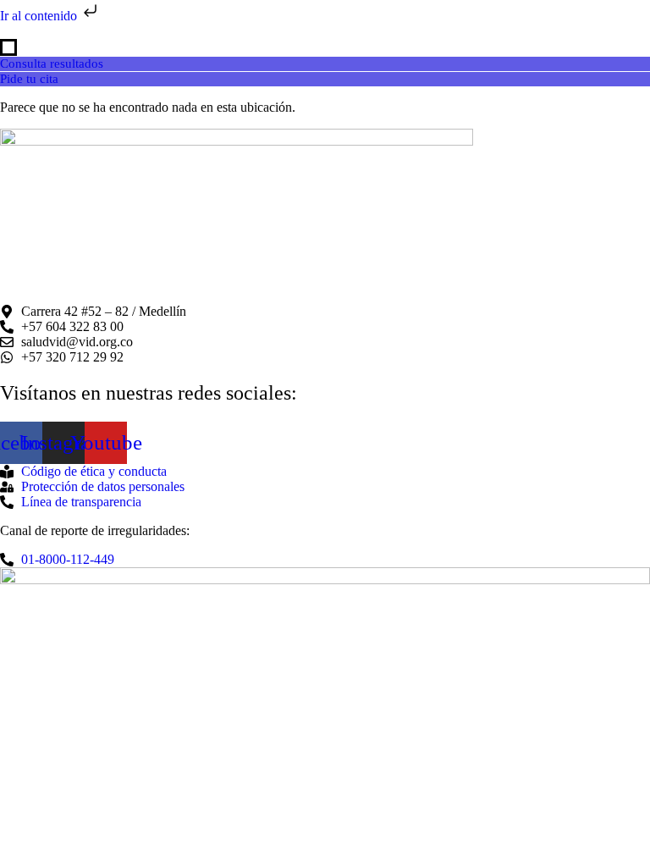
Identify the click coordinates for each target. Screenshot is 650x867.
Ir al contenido (40, 15)
